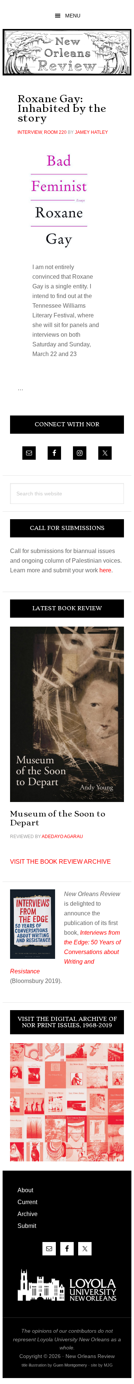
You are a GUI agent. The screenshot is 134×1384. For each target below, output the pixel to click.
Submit (26, 1226)
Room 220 (55, 132)
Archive (27, 1214)
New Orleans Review (67, 52)
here (105, 570)
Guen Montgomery (70, 1365)
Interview (29, 132)
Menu (72, 16)
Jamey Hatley (91, 132)
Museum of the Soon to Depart (57, 818)
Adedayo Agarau (62, 836)
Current (27, 1202)
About (25, 1190)
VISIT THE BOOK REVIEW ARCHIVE (60, 861)
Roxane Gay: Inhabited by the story (61, 108)
